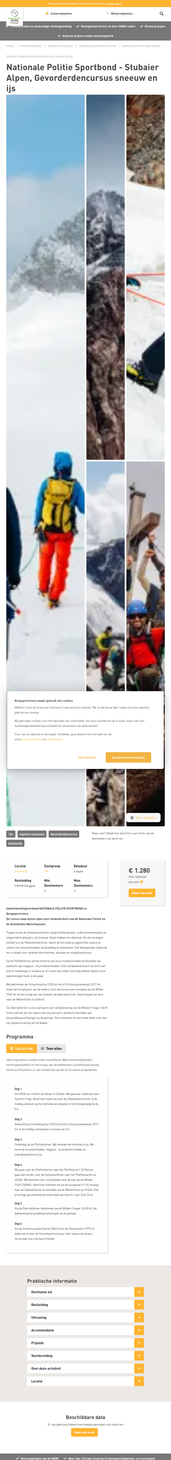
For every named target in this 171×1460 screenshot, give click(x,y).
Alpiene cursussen (60, 46)
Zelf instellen (87, 757)
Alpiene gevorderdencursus (98, 46)
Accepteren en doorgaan (128, 757)
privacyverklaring (32, 739)
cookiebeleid (54, 739)
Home (10, 46)
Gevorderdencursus (64, 834)
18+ (10, 834)
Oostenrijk (15, 843)
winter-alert (114, 3)
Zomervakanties (31, 46)
